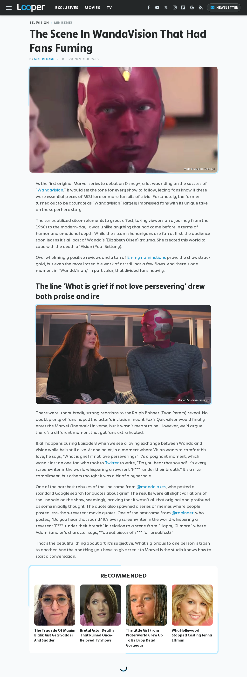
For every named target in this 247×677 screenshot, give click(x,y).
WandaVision (50, 190)
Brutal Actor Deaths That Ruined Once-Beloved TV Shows (97, 635)
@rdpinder (182, 513)
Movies (92, 7)
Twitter (112, 463)
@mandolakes (151, 487)
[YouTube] (157, 8)
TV (109, 7)
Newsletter (227, 8)
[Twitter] (166, 8)
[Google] (192, 8)
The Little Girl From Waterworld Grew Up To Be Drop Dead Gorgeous (144, 638)
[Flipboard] (183, 8)
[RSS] (200, 8)
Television (39, 22)
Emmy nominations (146, 257)
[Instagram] (174, 8)
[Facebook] (148, 8)
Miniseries (63, 22)
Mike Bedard (44, 59)
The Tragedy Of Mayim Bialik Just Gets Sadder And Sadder (54, 635)
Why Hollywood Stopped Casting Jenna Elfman (192, 635)
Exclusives (66, 7)
